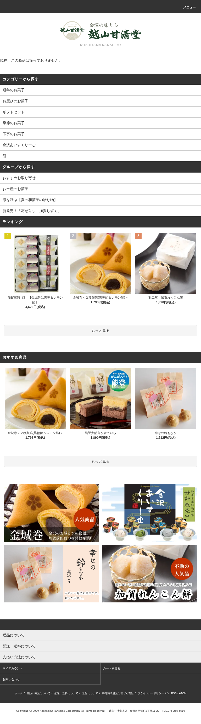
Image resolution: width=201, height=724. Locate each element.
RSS (174, 693)
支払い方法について (38, 693)
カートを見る (111, 668)
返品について (90, 693)
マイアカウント (13, 668)
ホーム (19, 693)
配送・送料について (66, 693)
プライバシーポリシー (151, 693)
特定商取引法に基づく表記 (117, 693)
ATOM (182, 693)
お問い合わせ (11, 679)
